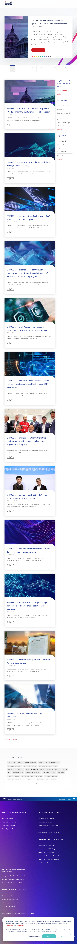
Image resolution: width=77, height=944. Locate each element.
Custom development (8, 825)
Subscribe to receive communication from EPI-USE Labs (18, 913)
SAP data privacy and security (16, 779)
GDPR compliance (59, 786)
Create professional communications (49, 863)
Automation (46, 772)
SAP (59, 119)
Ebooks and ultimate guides (10, 899)
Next (14, 739)
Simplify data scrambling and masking (13, 879)
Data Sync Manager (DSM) (63, 124)
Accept (49, 936)
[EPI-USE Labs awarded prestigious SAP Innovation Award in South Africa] (30, 650)
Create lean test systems (45, 822)
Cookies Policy (10, 925)
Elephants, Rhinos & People (43, 786)
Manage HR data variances (46, 852)
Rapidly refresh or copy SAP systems (49, 832)
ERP (54, 772)
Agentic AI (53, 779)
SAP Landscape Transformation (48, 766)
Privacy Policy (21, 925)
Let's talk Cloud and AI (54, 68)
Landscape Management (14, 766)
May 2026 (61, 144)
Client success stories (8, 906)
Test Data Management (53, 769)
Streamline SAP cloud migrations (48, 825)
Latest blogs (5, 903)
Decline (64, 936)
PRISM (10, 776)
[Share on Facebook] (13, 125)
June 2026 (61, 141)
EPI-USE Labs (63, 106)
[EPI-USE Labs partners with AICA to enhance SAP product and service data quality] (30, 207)
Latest (7, 69)
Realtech (16, 776)
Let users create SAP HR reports (48, 849)
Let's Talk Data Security (41, 68)
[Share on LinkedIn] (10, 125)
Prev (7, 739)
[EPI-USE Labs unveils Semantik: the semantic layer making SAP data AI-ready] (30, 153)
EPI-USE (30, 786)
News (12, 69)
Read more (38, 50)
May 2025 (61, 155)
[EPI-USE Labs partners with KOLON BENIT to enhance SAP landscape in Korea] (30, 485)
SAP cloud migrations (51, 776)
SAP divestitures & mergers (46, 818)
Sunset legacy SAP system (10, 829)
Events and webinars (8, 896)
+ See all (59, 129)
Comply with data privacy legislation (13, 883)
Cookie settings (34, 936)
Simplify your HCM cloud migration (48, 859)
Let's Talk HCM (31, 68)
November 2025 (64, 148)
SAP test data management (15, 769)
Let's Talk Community (65, 68)
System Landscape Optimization (35, 769)
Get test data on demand (45, 829)
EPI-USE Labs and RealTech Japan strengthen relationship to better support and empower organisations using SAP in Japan (26, 441)
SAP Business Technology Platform (32, 776)
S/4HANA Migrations (30, 766)
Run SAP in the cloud (8, 818)
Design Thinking (12, 786)
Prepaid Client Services (9, 822)
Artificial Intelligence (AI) (33, 772)
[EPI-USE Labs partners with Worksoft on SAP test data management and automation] (30, 539)
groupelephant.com (42, 779)
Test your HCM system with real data (49, 856)
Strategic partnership (64, 114)
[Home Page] (8, 4)
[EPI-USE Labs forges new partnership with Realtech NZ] (30, 704)
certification (30, 779)
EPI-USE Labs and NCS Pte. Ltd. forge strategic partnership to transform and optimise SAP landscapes (27, 605)
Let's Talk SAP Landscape (19, 68)
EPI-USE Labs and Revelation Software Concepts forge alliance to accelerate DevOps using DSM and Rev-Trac (28, 383)
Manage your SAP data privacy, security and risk (16, 876)
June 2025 (61, 152)
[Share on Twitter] (8, 125)
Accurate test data (18, 772)
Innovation (61, 772)
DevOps (22, 786)
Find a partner (6, 910)
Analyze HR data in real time (46, 845)
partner (65, 769)
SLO (9, 772)
